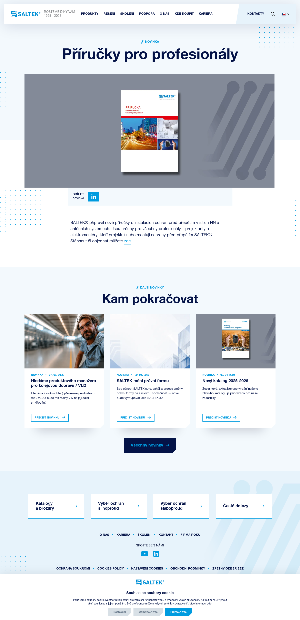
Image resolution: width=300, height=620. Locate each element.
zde (127, 241)
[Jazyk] (287, 14)
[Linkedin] (93, 196)
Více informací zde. (201, 603)
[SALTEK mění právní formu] (150, 341)
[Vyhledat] (272, 14)
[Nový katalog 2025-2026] (236, 341)
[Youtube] (144, 554)
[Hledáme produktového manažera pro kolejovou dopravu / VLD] (64, 341)
